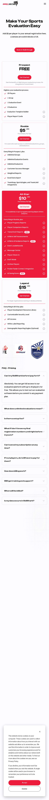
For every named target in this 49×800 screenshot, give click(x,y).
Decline (24, 789)
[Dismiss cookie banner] (40, 731)
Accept (24, 783)
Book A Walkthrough (24, 50)
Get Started (24, 77)
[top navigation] (45, 3)
